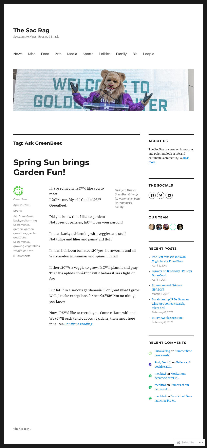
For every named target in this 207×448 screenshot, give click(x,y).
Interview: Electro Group (167, 318)
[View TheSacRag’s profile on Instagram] (169, 195)
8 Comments (21, 255)
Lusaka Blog (162, 351)
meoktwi (160, 374)
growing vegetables (26, 246)
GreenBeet (20, 199)
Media (72, 54)
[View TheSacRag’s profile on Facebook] (152, 195)
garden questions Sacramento (25, 237)
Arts (58, 54)
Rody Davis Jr (163, 362)
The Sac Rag (31, 30)
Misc (31, 54)
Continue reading (78, 324)
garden (18, 229)
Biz (134, 54)
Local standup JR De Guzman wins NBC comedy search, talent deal (170, 304)
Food (45, 54)
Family (121, 54)
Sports (88, 54)
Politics (104, 54)
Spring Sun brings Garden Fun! (51, 167)
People (148, 54)
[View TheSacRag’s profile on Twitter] (160, 195)
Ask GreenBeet (23, 216)
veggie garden (23, 250)
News (17, 54)
